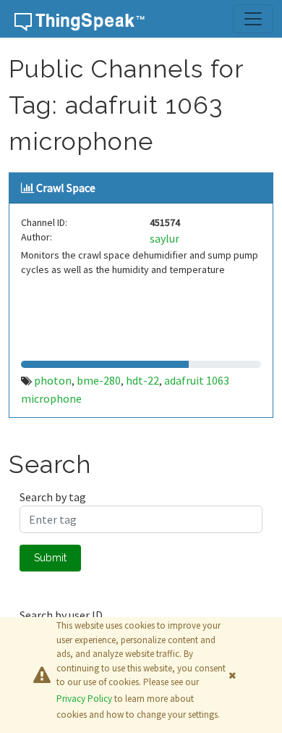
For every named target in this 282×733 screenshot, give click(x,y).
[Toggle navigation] (253, 18)
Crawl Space (65, 187)
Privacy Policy (84, 698)
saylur (164, 238)
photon (53, 380)
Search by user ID (61, 615)
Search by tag (53, 497)
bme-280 (99, 380)
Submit (50, 558)
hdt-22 (142, 380)
